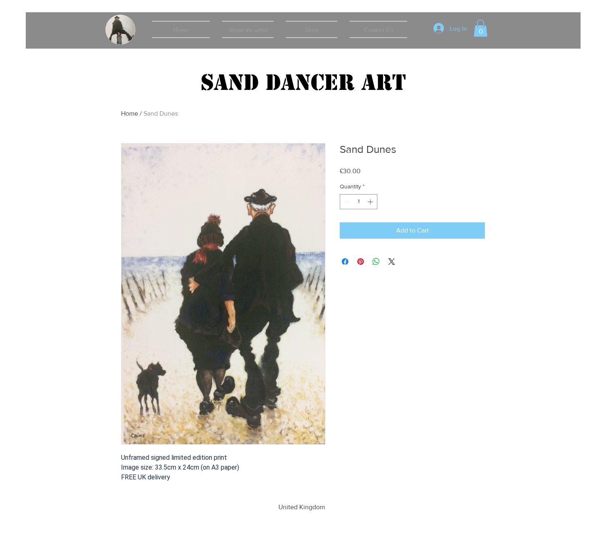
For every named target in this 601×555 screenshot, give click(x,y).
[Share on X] (392, 261)
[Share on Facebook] (345, 261)
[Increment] (371, 202)
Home (129, 113)
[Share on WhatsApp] (376, 261)
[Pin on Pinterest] (361, 261)
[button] (480, 28)
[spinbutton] (358, 202)
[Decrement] (346, 202)
